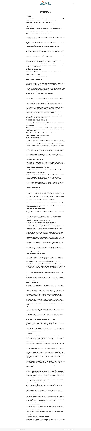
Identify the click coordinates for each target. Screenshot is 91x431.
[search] (71, 4)
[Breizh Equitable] (45, 4)
